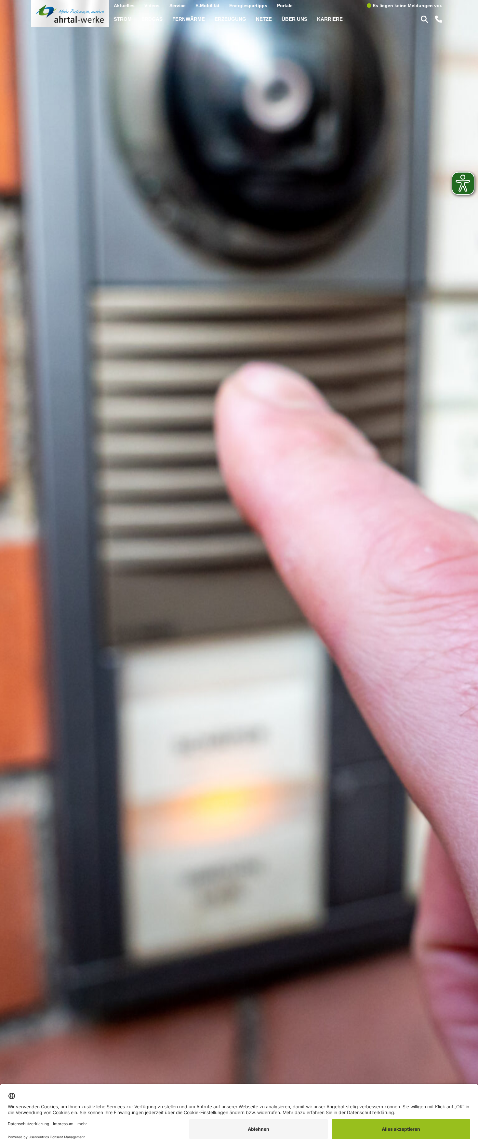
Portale (285, 5)
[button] (425, 19)
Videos (152, 5)
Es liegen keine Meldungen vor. (406, 5)
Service (177, 5)
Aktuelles (124, 5)
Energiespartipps (248, 5)
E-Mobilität (207, 5)
